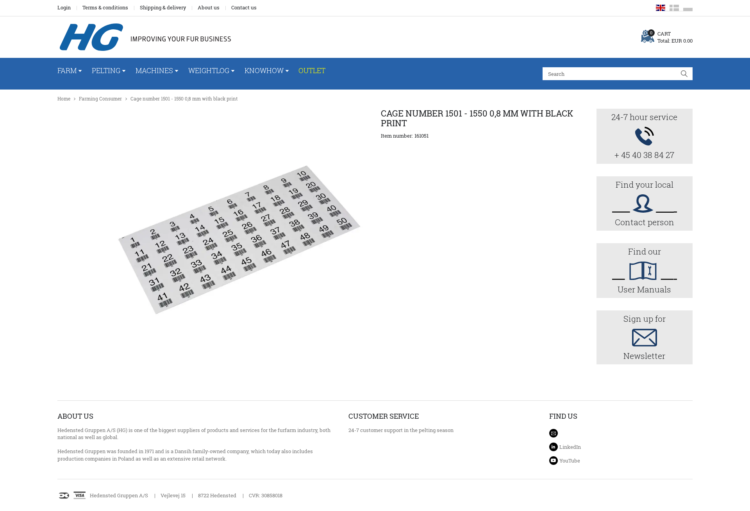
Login (64, 7)
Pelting (106, 70)
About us (209, 7)
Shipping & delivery (163, 7)
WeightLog (208, 70)
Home (63, 98)
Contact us (244, 7)
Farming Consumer (100, 98)
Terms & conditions (105, 7)
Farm (67, 70)
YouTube (569, 460)
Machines (154, 70)
